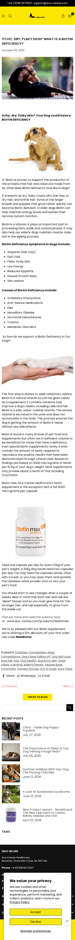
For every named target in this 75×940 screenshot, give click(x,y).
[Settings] (63, 15)
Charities (21, 652)
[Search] (10, 15)
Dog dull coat (61, 657)
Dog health (28, 661)
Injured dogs (53, 665)
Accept (35, 912)
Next (66, 686)
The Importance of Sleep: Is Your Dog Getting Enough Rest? (46, 750)
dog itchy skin (47, 661)
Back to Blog (38, 697)
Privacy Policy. (20, 902)
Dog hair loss (10, 661)
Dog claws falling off (36, 657)
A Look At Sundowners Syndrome (46, 791)
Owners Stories (28, 669)
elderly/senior (34, 665)
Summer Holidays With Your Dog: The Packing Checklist (46, 771)
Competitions (10, 657)
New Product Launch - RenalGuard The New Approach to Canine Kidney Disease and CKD (47, 812)
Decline (35, 922)
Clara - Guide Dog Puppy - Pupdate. (42, 729)
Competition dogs (41, 652)
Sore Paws (65, 669)
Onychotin (8, 669)
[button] (69, 15)
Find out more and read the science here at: (31, 619)
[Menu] (3, 15)
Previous (11, 686)
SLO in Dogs (48, 669)
